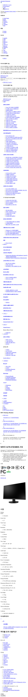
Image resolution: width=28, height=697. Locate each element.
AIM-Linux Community (11, 352)
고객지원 (5, 334)
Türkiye (5, 51)
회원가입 (5, 4)
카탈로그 (5, 662)
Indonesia (5, 42)
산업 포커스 (6, 657)
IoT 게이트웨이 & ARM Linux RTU (14, 137)
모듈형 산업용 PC (10, 174)
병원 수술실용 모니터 (11, 211)
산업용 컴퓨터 (6, 170)
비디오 (5, 659)
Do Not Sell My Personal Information (11, 690)
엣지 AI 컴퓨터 (9, 203)
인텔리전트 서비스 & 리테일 (8, 227)
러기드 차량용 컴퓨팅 (7, 247)
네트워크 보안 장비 (10, 194)
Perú (4, 25)
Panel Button (3, 77)
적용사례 (5, 655)
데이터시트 (3, 478)
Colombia (5, 24)
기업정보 (5, 360)
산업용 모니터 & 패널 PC (12, 144)
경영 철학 (5, 392)
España (4, 32)
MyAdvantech (6, 6)
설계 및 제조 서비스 (7, 307)
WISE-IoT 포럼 (9, 353)
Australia (5, 38)
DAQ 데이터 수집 (10, 135)
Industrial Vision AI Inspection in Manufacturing (16, 257)
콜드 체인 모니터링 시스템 (12, 224)
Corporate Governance (11, 377)
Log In (9, 4)
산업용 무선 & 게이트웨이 (12, 160)
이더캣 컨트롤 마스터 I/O (12, 148)
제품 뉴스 (5, 660)
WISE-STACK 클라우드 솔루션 (13, 193)
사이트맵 (5, 687)
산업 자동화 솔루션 (7, 133)
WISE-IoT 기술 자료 (10, 355)
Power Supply (9, 243)
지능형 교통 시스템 (10, 183)
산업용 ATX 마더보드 (11, 176)
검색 (4, 7)
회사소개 (5, 363)
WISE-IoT (8, 332)
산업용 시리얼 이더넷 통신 (8, 154)
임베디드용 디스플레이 (11, 124)
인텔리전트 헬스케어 (7, 281)
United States (6, 18)
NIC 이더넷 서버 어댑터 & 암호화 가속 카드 (16, 190)
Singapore (5, 47)
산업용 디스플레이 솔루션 (8, 305)
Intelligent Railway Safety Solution (13, 291)
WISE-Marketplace (7, 402)
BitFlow (8, 302)
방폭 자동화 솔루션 (10, 141)
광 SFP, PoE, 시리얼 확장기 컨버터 (14, 157)
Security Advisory (6, 358)
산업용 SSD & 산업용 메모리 (13, 113)
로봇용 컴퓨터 (9, 110)
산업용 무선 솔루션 (10, 114)
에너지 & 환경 (6, 271)
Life (7, 386)
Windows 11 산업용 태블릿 (12, 230)
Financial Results (9, 376)
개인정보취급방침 (7, 688)
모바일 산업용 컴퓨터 (7, 218)
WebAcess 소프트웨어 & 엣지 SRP (14, 138)
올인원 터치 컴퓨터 (10, 263)
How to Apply (9, 390)
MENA (5, 58)
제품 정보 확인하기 (10, 342)
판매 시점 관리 (9, 264)
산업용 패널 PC (9, 145)
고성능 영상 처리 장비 (11, 200)
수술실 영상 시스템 (10, 213)
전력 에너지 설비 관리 (11, 151)
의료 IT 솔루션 (6, 207)
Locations (8, 388)
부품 (4, 240)
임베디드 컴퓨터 (6, 104)
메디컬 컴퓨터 (9, 210)
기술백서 (5, 656)
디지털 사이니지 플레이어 (12, 108)
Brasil (4, 19)
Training (8, 387)
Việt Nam (5, 52)
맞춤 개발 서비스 (6, 319)
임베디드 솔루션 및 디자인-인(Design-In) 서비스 (12, 284)
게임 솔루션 (5, 296)
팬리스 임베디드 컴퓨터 (11, 127)
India (4, 40)
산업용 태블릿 (9, 223)
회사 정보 (8, 366)
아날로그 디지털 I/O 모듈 (12, 147)
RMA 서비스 (9, 339)
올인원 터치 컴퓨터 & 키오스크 (13, 234)
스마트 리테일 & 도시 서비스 (9, 260)
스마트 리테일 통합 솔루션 (12, 233)
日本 (4, 43)
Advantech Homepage (5, 1)
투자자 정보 (5, 373)
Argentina (5, 22)
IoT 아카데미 (9, 351)
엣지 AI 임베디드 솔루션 (12, 118)
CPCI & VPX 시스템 (11, 173)
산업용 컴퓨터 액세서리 (11, 180)
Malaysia (5, 46)
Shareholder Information (11, 379)
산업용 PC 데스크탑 (10, 177)
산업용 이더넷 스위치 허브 (12, 161)
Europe (4, 31)
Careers (4, 382)
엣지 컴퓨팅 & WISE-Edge (8, 274)
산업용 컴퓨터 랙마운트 (11, 178)
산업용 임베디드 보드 (11, 116)
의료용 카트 (9, 214)
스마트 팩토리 (6, 269)
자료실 (7, 349)
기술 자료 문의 (9, 341)
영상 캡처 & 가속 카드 (11, 204)
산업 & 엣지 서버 (6, 249)
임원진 (7, 367)
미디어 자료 (9, 370)
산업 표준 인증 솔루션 (11, 143)
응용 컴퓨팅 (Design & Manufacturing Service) (12, 130)
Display (5, 408)
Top (2, 694)
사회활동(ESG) (6, 647)
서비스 (5, 313)
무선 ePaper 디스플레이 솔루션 (13, 111)
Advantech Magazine (10, 369)
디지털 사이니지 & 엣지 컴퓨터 (13, 231)
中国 (4, 39)
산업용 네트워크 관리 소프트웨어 (14, 158)
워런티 (7, 344)
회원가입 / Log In (7, 82)
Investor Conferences (10, 378)
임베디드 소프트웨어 (11, 121)
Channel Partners (6, 327)
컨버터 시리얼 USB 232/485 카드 (13, 167)
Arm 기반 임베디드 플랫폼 (12, 107)
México (5, 20)
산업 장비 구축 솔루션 (7, 252)
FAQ (4, 663)
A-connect (5, 664)
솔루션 (5, 244)
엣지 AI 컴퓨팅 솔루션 (11, 277)
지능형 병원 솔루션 (10, 216)
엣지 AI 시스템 (9, 278)
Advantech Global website (10, 11)
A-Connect (5, 403)
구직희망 (5, 648)
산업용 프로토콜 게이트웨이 (13, 163)
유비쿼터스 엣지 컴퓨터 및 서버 (13, 266)
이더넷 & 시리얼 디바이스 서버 (13, 166)
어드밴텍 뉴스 (6, 644)
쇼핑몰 (5, 401)
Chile (4, 23)
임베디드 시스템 (10, 123)
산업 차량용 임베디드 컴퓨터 (13, 221)
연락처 (5, 398)
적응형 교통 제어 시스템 (12, 290)
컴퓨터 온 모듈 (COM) (11, 126)
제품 (4, 101)
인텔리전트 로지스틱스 (7, 310)
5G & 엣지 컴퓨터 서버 (11, 188)
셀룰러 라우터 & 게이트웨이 (13, 164)
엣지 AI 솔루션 (9, 181)
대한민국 (6, 9)
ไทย (4, 50)
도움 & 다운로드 (6, 336)
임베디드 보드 (9, 120)
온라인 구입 (7, 634)
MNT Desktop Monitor (8, 410)
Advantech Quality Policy (8, 321)
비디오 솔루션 (6, 299)
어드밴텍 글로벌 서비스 (8, 316)
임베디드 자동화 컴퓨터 (11, 150)
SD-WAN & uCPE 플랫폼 (12, 191)
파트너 (5, 324)
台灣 (4, 48)
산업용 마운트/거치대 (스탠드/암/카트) (10, 237)
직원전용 (5, 395)
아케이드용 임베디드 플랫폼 (13, 117)
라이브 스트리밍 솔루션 (11, 201)
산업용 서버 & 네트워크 (8, 186)
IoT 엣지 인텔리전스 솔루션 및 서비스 (10, 294)
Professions (8, 385)
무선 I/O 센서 (9, 140)
